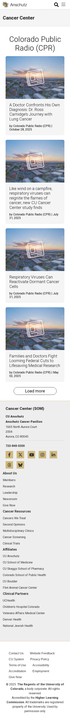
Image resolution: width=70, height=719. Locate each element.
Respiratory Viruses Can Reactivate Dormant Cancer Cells (34, 282)
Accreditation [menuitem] (17, 671)
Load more (35, 391)
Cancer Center (19, 18)
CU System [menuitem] (16, 659)
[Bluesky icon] (22, 464)
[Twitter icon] (22, 454)
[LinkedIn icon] (55, 454)
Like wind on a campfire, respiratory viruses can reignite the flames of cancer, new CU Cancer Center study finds (30, 198)
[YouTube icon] (33, 454)
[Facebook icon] (11, 454)
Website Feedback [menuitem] (42, 653)
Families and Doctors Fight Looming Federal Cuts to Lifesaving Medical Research (34, 361)
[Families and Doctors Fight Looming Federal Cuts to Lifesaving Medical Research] (35, 328)
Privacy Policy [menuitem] (39, 659)
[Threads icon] (11, 464)
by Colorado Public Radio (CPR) (30, 126)
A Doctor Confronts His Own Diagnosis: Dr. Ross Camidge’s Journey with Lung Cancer (34, 112)
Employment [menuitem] (40, 671)
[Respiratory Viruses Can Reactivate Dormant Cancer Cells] (35, 249)
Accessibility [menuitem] (40, 665)
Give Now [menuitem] (15, 677)
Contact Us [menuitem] (16, 653)
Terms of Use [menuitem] (17, 665)
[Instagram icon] (44, 454)
